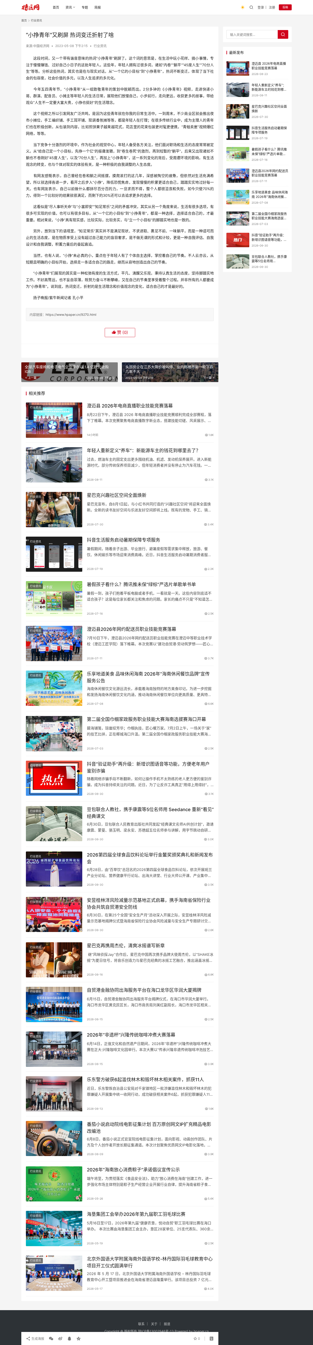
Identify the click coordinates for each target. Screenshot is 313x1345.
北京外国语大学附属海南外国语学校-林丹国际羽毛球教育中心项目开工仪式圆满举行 (150, 1262)
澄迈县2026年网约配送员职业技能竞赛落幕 (131, 629)
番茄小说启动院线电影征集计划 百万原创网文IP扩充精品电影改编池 (149, 1128)
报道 (167, 1324)
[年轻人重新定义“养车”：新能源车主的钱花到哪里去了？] (54, 465)
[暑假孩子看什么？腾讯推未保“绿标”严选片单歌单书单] (54, 598)
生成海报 (37, 1338)
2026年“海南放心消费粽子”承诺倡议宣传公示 (133, 1170)
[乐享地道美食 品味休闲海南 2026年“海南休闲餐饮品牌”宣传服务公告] (54, 688)
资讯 (69, 7)
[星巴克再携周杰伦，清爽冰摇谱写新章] (54, 960)
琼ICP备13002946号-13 (156, 1331)
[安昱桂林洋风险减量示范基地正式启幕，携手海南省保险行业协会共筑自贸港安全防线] (54, 914)
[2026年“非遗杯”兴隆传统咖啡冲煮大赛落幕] (54, 1049)
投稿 (285, 7)
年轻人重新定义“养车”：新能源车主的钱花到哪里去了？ (143, 450)
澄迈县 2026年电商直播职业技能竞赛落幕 (130, 406)
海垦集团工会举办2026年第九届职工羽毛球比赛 (136, 1214)
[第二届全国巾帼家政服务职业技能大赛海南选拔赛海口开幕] (54, 733)
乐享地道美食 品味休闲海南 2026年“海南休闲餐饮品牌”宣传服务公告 (148, 677)
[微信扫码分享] (51, 1338)
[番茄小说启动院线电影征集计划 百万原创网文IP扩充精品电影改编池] (54, 1138)
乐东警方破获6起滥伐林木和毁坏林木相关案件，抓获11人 (145, 1079)
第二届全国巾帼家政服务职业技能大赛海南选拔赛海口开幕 (146, 719)
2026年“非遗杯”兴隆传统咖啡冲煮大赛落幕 (131, 1035)
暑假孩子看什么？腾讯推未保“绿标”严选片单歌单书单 (141, 584)
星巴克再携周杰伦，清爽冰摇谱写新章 (126, 945)
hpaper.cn (201, 1331)
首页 (56, 7)
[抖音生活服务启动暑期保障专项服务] (54, 554)
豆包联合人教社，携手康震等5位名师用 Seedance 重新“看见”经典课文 (150, 813)
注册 (272, 7)
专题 (85, 7)
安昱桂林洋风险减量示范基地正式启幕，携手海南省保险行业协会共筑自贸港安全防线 (149, 904)
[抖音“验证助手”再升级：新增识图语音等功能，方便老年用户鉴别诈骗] (54, 778)
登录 (261, 7)
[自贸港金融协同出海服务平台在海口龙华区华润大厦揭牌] (54, 1004)
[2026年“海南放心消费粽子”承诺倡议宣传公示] (54, 1184)
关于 (154, 1324)
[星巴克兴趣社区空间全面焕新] (54, 509)
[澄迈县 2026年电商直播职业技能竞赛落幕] (54, 420)
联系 (141, 1324)
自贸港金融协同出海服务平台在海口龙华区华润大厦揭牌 (144, 990)
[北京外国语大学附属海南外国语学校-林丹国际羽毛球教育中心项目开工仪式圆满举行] (54, 1273)
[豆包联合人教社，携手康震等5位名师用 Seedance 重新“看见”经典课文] (54, 823)
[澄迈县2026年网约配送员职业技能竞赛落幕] (54, 643)
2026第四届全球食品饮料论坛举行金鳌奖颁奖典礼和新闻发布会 (150, 858)
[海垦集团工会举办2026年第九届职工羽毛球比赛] (54, 1228)
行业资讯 (100, 46)
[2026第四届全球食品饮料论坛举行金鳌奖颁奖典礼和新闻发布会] (54, 869)
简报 (97, 7)
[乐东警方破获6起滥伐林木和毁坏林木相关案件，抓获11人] (54, 1094)
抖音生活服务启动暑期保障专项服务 (123, 540)
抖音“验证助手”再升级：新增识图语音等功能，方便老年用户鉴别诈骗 (148, 767)
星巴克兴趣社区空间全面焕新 (116, 495)
